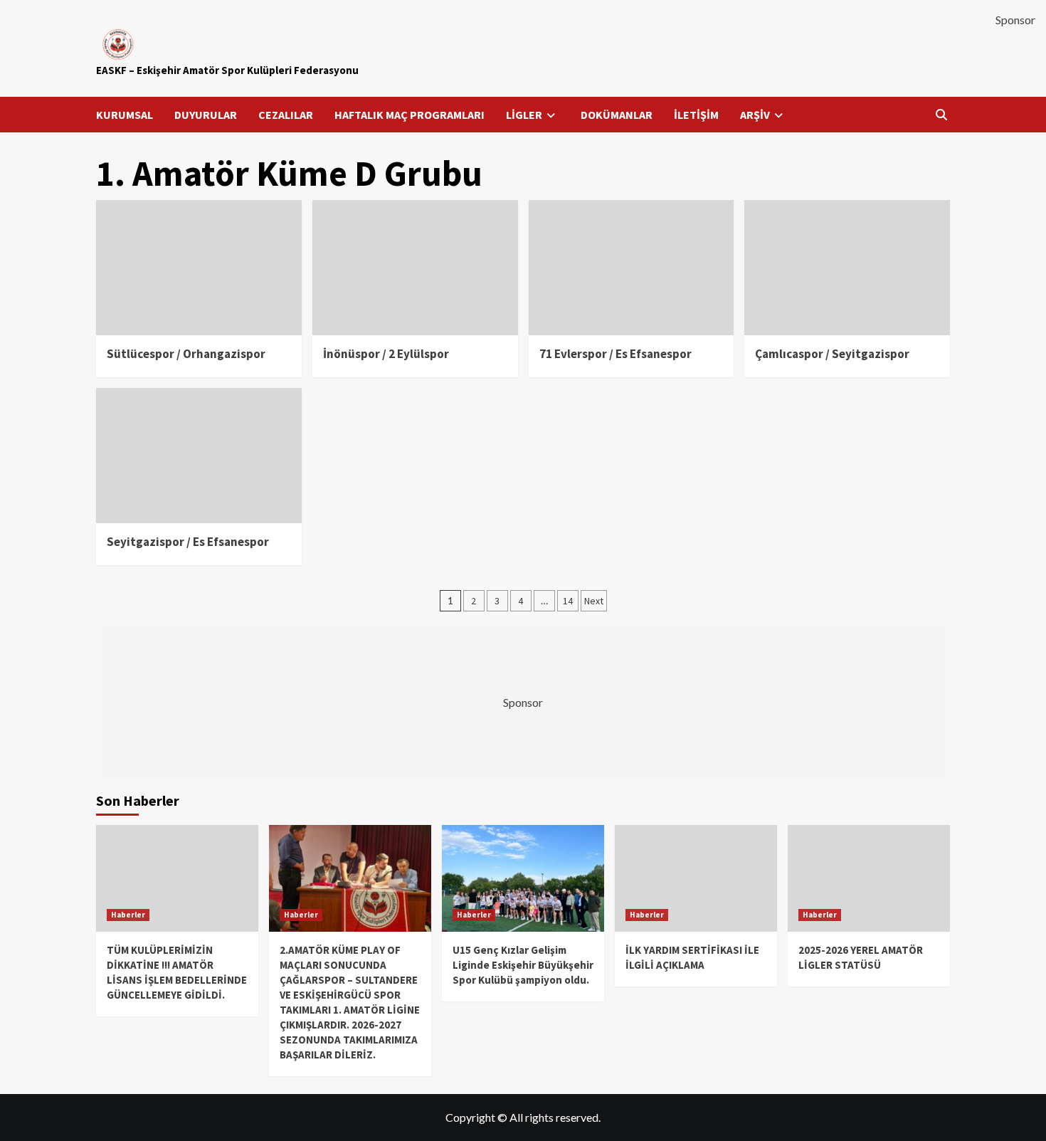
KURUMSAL (124, 114)
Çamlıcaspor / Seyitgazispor (832, 354)
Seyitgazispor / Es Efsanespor (188, 542)
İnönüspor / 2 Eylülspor (386, 354)
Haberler (128, 915)
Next (593, 600)
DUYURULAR (205, 114)
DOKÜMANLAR (617, 114)
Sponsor (1015, 19)
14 (568, 600)
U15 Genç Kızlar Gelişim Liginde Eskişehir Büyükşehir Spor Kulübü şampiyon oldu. (523, 965)
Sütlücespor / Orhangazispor (186, 354)
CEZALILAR (285, 114)
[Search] (941, 114)
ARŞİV (755, 114)
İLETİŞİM (696, 114)
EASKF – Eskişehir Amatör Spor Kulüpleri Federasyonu (227, 70)
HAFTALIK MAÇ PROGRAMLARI (409, 114)
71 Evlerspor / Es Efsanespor (615, 354)
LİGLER (524, 114)
